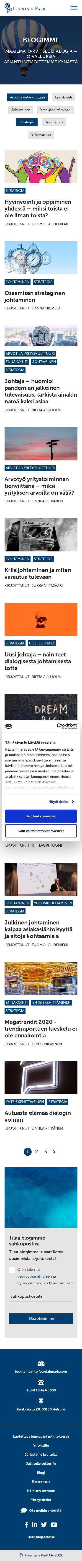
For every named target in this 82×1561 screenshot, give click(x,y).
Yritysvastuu (41, 135)
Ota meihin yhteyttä (45, 1510)
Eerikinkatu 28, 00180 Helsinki (41, 1409)
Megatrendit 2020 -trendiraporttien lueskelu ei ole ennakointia (41, 1028)
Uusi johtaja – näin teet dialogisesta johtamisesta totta (38, 661)
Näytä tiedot (58, 802)
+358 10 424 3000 (41, 1390)
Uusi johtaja (54, 122)
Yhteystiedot (41, 1500)
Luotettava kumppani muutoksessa (41, 1436)
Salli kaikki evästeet (41, 816)
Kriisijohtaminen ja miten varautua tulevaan (38, 573)
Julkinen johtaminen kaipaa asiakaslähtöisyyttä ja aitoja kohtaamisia (38, 929)
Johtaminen (20, 110)
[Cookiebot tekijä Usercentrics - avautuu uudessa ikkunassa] (58, 726)
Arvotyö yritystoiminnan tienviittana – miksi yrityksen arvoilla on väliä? (39, 486)
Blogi (41, 1473)
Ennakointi (63, 97)
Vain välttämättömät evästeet (41, 831)
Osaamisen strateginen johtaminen (35, 296)
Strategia (27, 122)
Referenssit (41, 1482)
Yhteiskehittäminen (55, 110)
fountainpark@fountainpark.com (41, 1371)
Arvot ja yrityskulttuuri (27, 97)
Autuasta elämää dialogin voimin (38, 1116)
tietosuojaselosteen (34, 1276)
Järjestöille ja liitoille (41, 1455)
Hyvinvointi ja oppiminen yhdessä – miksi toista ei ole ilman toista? (38, 208)
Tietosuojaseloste (41, 1537)
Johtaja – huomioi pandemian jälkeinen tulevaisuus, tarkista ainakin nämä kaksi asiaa (41, 391)
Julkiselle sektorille (41, 1464)
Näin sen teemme (41, 1491)
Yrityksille (41, 1446)
